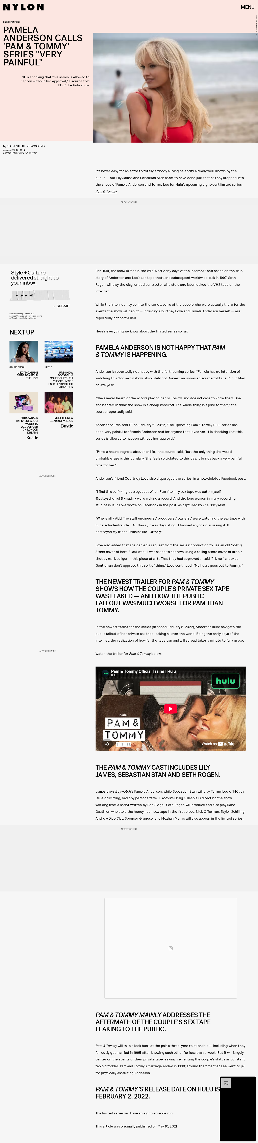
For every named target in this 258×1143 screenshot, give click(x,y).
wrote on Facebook (142, 505)
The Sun (227, 378)
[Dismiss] (251, 1080)
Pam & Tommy (106, 191)
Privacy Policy (29, 318)
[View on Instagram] (171, 948)
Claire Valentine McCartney (26, 146)
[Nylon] (23, 7)
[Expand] (224, 1080)
